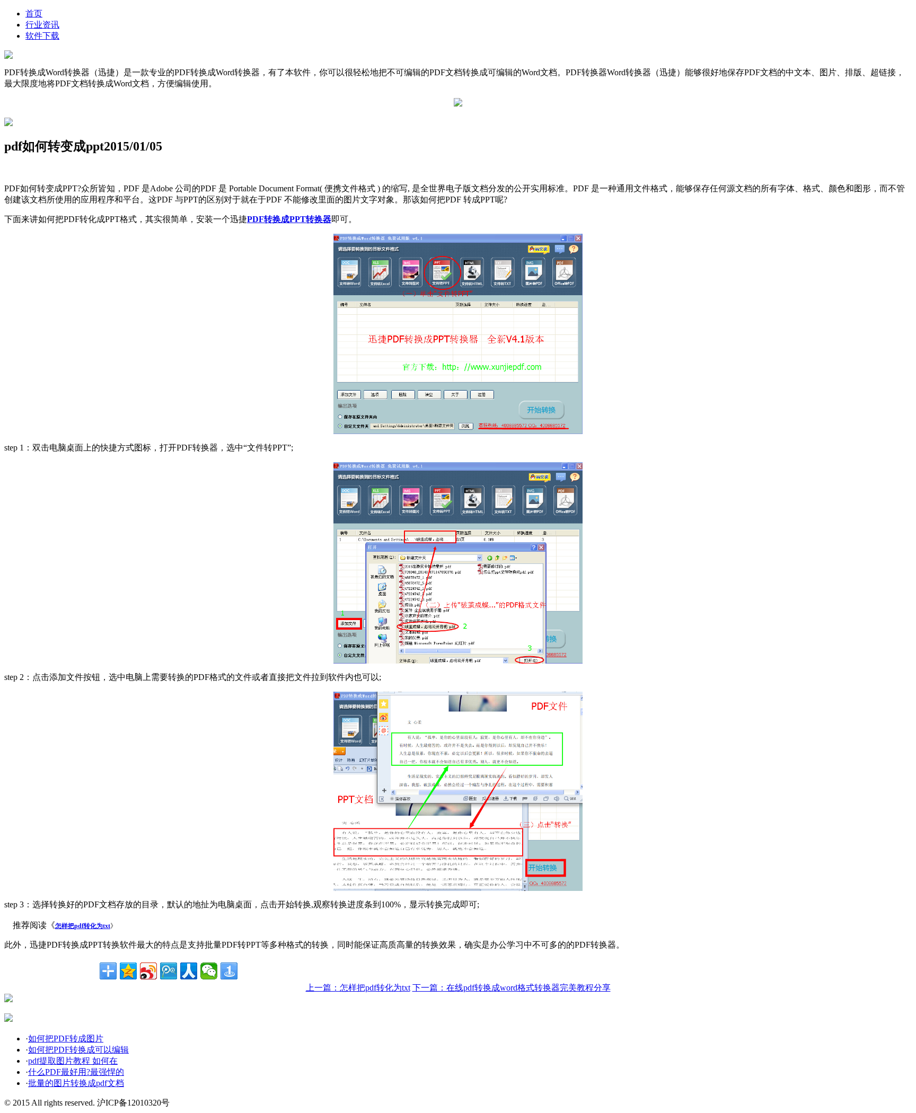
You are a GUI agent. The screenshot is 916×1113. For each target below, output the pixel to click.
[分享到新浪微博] (148, 970)
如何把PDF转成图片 (65, 1038)
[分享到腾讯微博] (168, 970)
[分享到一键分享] (229, 970)
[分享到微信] (208, 970)
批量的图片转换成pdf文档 (76, 1083)
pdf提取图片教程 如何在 (73, 1060)
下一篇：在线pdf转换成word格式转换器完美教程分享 (511, 987)
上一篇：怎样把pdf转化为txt (358, 987)
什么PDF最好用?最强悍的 (76, 1071)
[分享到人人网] (188, 970)
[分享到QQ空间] (128, 970)
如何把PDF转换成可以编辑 (78, 1049)
